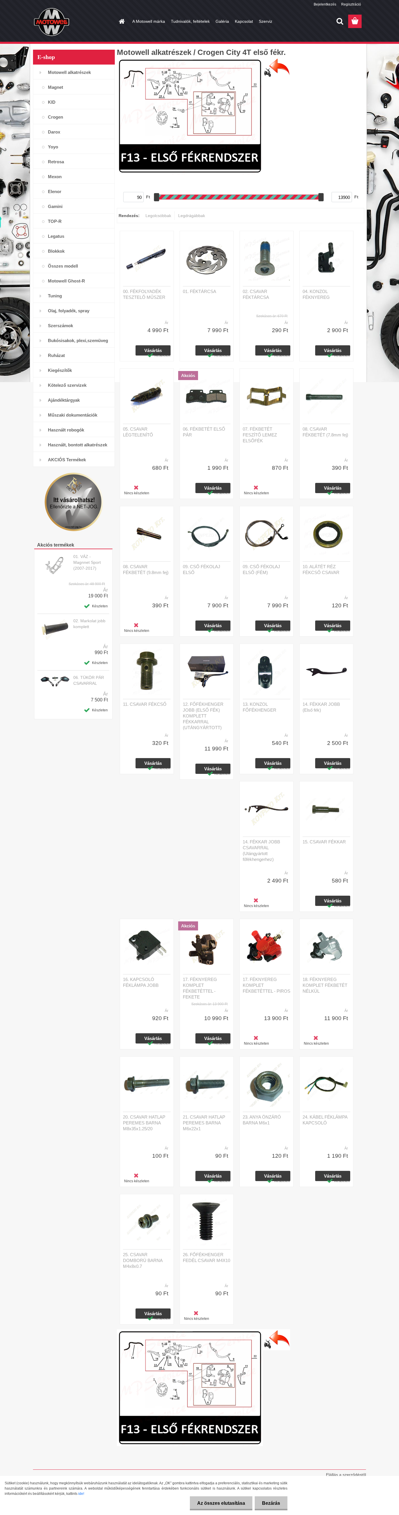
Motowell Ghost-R (66, 280)
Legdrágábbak (191, 215)
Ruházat (56, 355)
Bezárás (271, 1503)
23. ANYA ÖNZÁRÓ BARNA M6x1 (262, 1119)
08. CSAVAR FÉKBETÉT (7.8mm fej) (325, 432)
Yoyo (53, 146)
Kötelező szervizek (67, 385)
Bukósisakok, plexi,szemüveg (78, 340)
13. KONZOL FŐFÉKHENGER (259, 707)
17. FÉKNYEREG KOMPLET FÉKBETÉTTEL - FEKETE (200, 988)
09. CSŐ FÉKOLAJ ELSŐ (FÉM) (261, 569)
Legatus (56, 236)
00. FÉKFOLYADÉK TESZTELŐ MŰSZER (144, 294)
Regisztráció (351, 4)
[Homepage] (121, 21)
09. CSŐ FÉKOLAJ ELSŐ (201, 569)
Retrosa (56, 161)
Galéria (222, 21)
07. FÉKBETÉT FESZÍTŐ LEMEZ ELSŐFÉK (260, 435)
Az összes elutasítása (221, 1503)
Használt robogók (66, 429)
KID (51, 102)
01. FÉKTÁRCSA (199, 291)
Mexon (55, 176)
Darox (54, 131)
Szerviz (265, 21)
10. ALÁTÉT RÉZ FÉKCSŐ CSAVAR (321, 569)
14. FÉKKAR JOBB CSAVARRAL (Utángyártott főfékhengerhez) (261, 850)
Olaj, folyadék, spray (68, 310)
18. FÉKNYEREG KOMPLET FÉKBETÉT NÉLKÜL (325, 985)
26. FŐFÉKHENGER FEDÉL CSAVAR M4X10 (206, 1257)
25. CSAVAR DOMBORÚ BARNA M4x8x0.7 (142, 1260)
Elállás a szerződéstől (346, 1474)
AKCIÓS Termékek (67, 459)
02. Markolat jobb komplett (89, 623)
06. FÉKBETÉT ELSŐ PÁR (204, 432)
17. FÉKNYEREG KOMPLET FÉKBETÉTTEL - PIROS (266, 985)
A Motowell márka (148, 21)
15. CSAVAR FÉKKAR (324, 841)
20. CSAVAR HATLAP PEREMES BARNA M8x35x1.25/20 (144, 1122)
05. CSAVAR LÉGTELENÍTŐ (138, 432)
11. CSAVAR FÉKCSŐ (144, 704)
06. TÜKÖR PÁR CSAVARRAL (88, 680)
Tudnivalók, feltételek (190, 21)
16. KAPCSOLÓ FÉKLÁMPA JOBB (141, 982)
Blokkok (56, 251)
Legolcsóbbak (158, 215)
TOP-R (55, 221)
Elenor (54, 191)
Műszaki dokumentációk (72, 414)
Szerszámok (60, 325)
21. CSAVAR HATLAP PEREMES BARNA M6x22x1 (204, 1122)
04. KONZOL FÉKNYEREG (316, 294)
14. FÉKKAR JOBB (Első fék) (321, 707)
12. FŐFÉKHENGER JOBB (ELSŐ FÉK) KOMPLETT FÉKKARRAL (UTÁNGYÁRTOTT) (203, 716)
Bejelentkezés (325, 4)
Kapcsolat (244, 21)
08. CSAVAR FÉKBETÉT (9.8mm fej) (146, 569)
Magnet (55, 87)
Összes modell (63, 266)
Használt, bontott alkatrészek (77, 444)
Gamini (55, 206)
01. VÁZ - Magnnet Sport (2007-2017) (87, 562)
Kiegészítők (60, 370)
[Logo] (73, 21)
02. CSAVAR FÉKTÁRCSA (256, 294)
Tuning (55, 295)
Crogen (55, 117)
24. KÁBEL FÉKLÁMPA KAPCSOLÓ (325, 1119)
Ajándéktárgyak (64, 400)
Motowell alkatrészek (69, 72)
